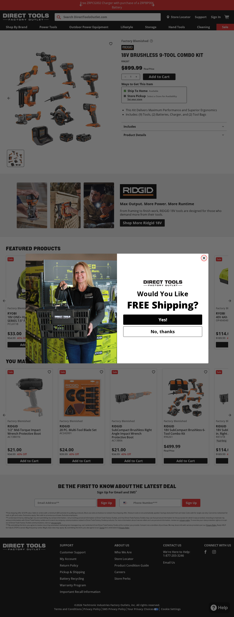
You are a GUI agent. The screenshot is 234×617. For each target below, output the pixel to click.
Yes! (162, 320)
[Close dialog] (204, 258)
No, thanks (163, 331)
